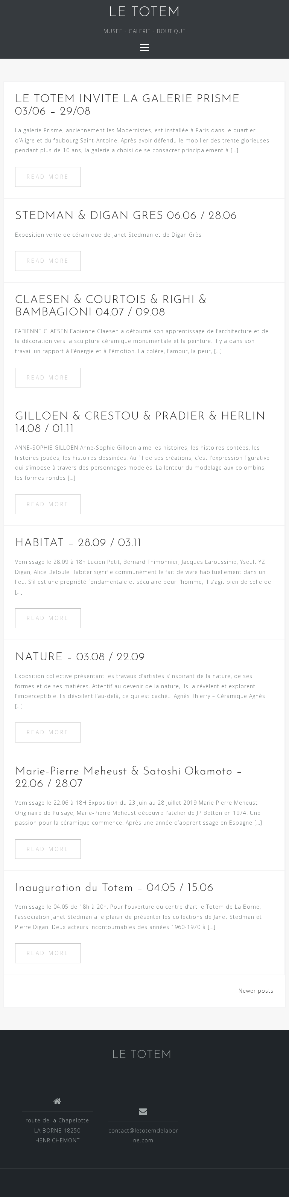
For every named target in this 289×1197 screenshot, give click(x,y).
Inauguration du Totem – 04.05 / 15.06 (114, 888)
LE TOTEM (144, 13)
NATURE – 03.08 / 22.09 (80, 657)
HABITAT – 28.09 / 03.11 (78, 543)
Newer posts (256, 990)
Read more (48, 176)
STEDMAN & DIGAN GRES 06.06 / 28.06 (126, 216)
